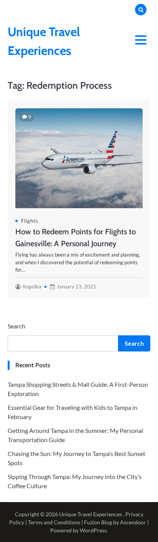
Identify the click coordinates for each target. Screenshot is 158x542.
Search (16, 326)
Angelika (31, 286)
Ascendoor (133, 522)
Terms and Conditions (54, 522)
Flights (29, 221)
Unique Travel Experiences (90, 514)
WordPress (93, 530)
